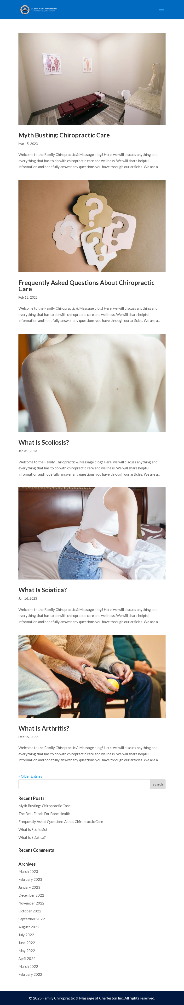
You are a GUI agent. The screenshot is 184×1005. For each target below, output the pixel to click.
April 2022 (26, 958)
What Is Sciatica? (42, 590)
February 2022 (30, 974)
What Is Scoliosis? (43, 442)
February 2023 (30, 879)
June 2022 (26, 942)
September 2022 (31, 919)
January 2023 (29, 887)
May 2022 (26, 950)
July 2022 (26, 935)
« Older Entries (30, 776)
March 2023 (28, 871)
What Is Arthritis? (43, 728)
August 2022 (28, 927)
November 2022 (31, 903)
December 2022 (31, 895)
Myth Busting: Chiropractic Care (64, 135)
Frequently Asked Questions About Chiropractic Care (86, 286)
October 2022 (29, 911)
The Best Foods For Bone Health (44, 813)
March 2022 (28, 966)
